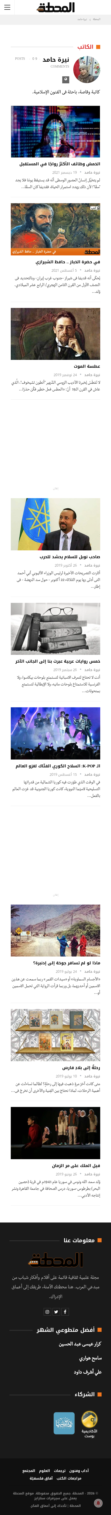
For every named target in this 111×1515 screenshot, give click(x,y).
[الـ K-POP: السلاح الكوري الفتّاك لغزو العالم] (55, 733)
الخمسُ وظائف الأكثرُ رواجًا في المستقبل (59, 164)
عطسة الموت (85, 366)
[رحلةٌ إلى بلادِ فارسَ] (55, 1035)
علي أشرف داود (88, 1373)
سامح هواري (90, 1359)
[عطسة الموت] (55, 334)
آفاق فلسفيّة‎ (41, 1478)
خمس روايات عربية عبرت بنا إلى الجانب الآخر (57, 661)
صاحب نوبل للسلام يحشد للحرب (70, 557)
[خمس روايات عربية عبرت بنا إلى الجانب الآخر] (55, 629)
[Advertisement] (56, 443)
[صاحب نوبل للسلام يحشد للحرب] (55, 524)
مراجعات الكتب (69, 1478)
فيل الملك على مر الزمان (76, 1165)
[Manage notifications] (98, 1503)
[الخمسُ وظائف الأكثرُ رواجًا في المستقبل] (55, 132)
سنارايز (39, 1498)
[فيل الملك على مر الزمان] (55, 1133)
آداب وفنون (79, 1470)
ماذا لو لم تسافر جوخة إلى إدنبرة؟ (66, 963)
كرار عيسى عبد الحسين (80, 1345)
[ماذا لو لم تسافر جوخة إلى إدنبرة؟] (55, 931)
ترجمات (59, 1470)
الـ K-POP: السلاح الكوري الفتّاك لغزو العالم (58, 766)
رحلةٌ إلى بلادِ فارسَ (81, 1068)
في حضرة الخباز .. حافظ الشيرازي (68, 262)
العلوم (44, 1470)
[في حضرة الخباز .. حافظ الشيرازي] (55, 229)
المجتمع (28, 1470)
